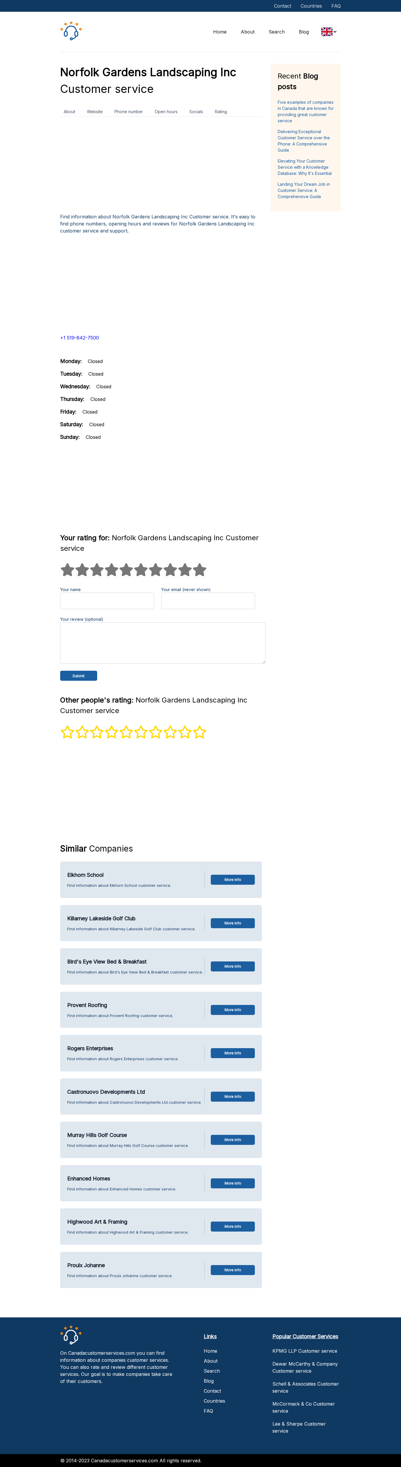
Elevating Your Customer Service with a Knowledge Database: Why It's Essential (305, 167)
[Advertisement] (161, 167)
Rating (221, 111)
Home (220, 32)
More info (233, 879)
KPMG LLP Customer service (304, 1351)
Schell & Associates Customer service (305, 1387)
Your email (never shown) (186, 589)
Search (277, 32)
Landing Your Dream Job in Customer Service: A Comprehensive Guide (304, 190)
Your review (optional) (81, 619)
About (248, 32)
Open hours (166, 111)
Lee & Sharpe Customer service (299, 1427)
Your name (70, 589)
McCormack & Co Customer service (303, 1407)
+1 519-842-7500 (79, 338)
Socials (196, 111)
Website (95, 111)
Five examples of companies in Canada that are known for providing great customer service (306, 111)
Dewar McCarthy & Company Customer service (305, 1367)
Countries (311, 6)
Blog (304, 32)
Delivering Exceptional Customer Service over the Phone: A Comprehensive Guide (304, 141)
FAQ (336, 6)
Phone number (128, 111)
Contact (282, 6)
